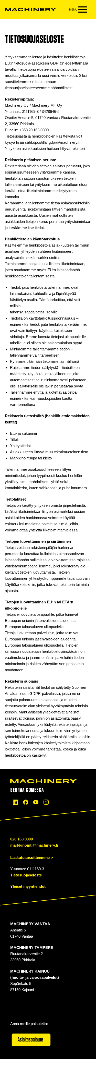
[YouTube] (35, 802)
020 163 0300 (21, 839)
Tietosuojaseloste (26, 875)
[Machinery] (30, 9)
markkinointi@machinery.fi (34, 845)
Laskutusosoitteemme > (31, 857)
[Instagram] (46, 802)
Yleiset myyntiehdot (28, 886)
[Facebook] (25, 802)
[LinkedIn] (15, 802)
